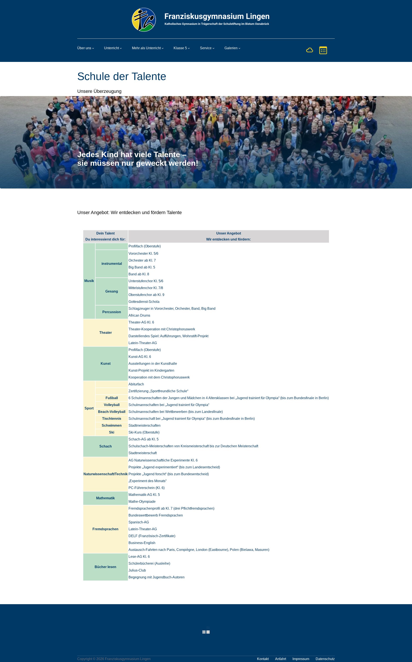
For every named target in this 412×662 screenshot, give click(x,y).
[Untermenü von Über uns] (93, 48)
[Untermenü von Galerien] (239, 48)
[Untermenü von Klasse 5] (189, 48)
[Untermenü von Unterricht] (121, 48)
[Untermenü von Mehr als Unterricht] (163, 48)
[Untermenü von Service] (213, 48)
